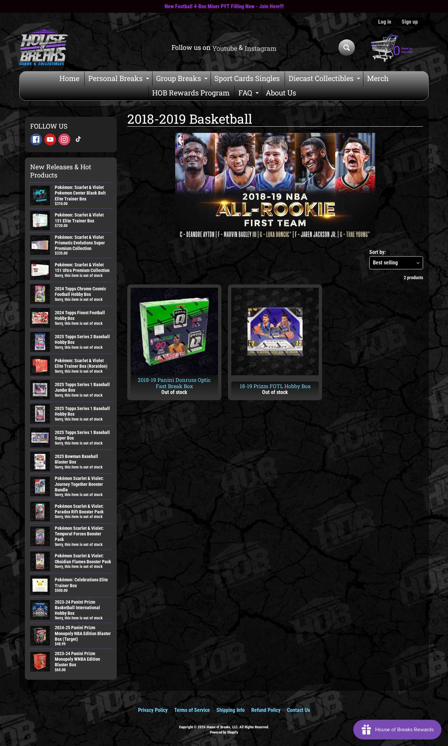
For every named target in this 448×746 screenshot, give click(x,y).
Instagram (260, 48)
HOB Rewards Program (191, 92)
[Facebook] (36, 139)
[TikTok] (78, 139)
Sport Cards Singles (247, 78)
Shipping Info (230, 710)
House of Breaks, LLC (222, 727)
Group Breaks (182, 79)
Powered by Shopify (224, 732)
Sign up (410, 22)
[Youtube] (50, 139)
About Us (281, 92)
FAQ (249, 94)
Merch (378, 78)
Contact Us (298, 710)
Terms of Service (192, 710)
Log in (384, 22)
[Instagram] (64, 139)
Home (69, 78)
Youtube (224, 48)
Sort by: (377, 252)
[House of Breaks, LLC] (44, 47)
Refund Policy (265, 710)
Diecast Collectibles (325, 79)
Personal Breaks (119, 79)
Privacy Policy (153, 710)
